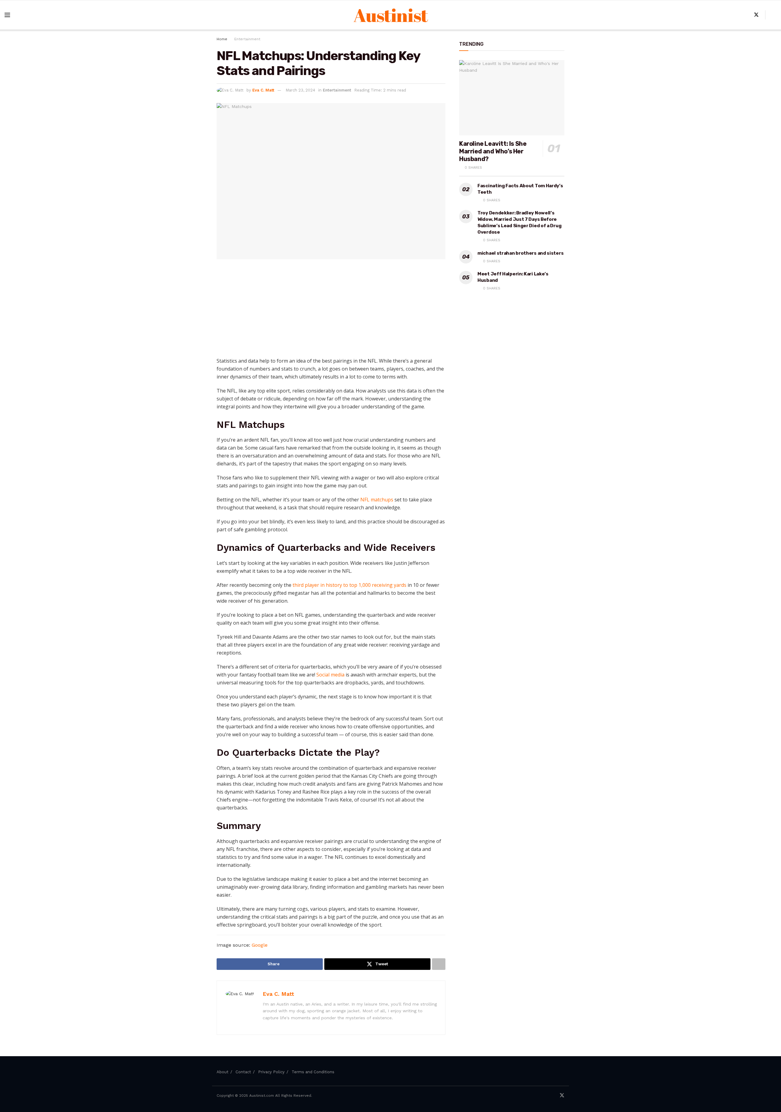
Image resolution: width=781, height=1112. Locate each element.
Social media (330, 674)
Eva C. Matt (263, 90)
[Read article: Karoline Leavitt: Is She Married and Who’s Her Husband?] (511, 97)
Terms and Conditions (313, 1072)
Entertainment (247, 39)
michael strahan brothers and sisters (520, 253)
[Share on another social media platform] (438, 964)
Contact (243, 1072)
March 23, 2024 (300, 90)
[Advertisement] (331, 311)
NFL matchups (376, 499)
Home (222, 39)
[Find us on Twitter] (756, 15)
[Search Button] (774, 15)
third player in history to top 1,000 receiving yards (349, 585)
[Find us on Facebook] (746, 15)
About (223, 1072)
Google (260, 945)
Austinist (390, 15)
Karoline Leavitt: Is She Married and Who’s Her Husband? (492, 151)
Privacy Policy (271, 1072)
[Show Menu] (7, 15)
